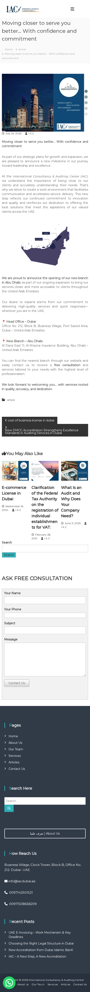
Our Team (16, 749)
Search (7, 542)
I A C (31, 133)
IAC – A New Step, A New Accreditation (37, 956)
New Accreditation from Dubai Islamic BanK (41, 950)
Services (15, 756)
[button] (9, 982)
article (22, 49)
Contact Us (17, 683)
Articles (14, 762)
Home (13, 736)
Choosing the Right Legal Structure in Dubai (41, 943)
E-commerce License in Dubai (14, 493)
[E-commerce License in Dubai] (15, 470)
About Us (15, 743)
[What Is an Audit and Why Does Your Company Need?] (74, 470)
